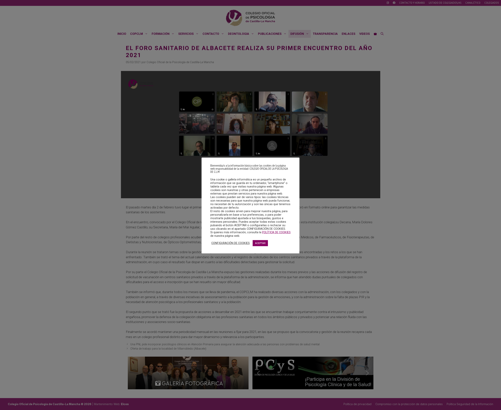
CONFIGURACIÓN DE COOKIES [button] (230, 243)
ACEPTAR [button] (260, 243)
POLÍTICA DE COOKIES (276, 232)
